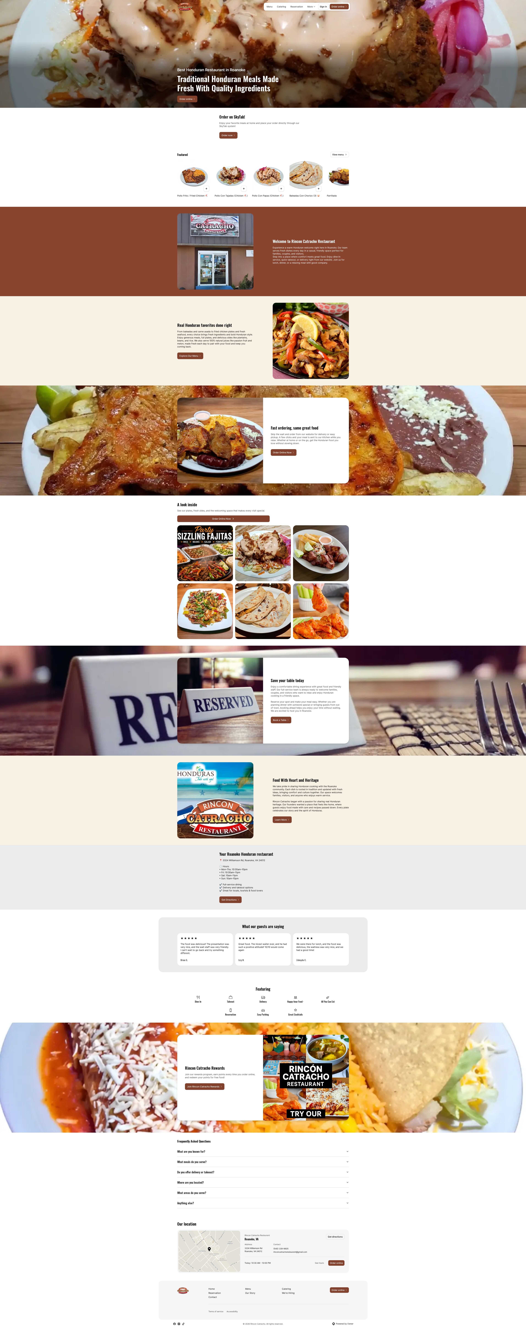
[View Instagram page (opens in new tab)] (179, 1324)
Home (211, 1288)
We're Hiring (288, 1293)
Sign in (323, 6)
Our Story (250, 1293)
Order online (336, 1263)
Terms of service (215, 1311)
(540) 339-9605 (281, 1248)
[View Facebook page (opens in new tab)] (174, 1324)
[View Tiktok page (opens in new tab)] (183, 1324)
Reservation (296, 6)
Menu (270, 6)
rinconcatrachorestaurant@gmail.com (290, 1252)
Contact (212, 1297)
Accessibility (232, 1311)
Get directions (335, 1236)
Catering (281, 6)
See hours (319, 1263)
